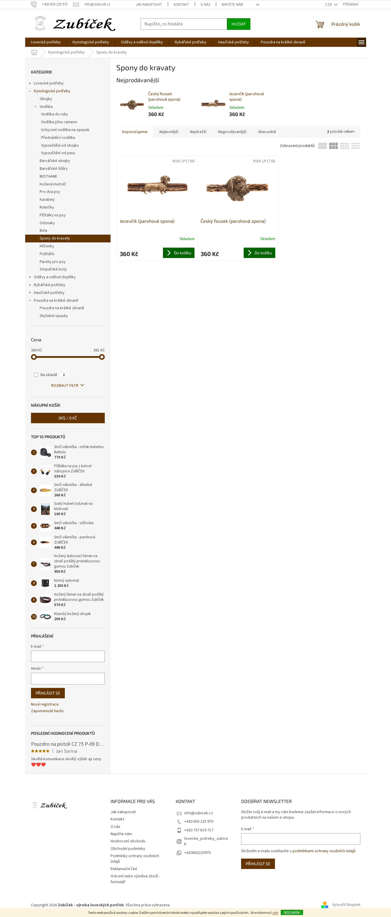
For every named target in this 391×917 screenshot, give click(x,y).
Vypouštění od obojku (60, 145)
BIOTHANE (48, 176)
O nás (205, 4)
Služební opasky (54, 316)
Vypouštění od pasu (58, 153)
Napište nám (232, 4)
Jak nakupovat (149, 4)
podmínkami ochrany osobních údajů (324, 851)
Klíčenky (47, 246)
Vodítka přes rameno (59, 122)
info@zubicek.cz (198, 813)
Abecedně (267, 132)
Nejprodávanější (232, 132)
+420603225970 (197, 853)
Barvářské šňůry (54, 169)
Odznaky (47, 223)
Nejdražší (198, 132)
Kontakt (181, 4)
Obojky (46, 99)
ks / (67, 417)
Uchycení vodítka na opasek (65, 130)
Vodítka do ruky (54, 114)
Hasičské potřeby (49, 293)
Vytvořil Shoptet (346, 905)
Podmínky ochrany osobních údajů (135, 858)
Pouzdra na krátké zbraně (56, 300)
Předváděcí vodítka (58, 138)
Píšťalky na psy (53, 215)
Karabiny (47, 199)
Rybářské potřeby (49, 285)
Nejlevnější (168, 132)
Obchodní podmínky (128, 849)
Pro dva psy (50, 192)
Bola (43, 230)
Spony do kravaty (55, 238)
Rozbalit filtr (64, 385)
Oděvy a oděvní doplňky (55, 277)
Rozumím (292, 912)
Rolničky (47, 207)
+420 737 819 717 (198, 830)
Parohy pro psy (53, 262)
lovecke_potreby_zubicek (206, 841)
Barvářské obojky (55, 161)
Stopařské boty (53, 269)
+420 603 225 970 (198, 821)
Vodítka (46, 107)
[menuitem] (46, 42)
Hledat (239, 23)
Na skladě (53, 375)
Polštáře (47, 254)
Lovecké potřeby (49, 83)
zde (275, 912)
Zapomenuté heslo (47, 711)
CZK (329, 4)
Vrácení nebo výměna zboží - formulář (135, 879)
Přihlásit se (48, 692)
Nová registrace (45, 704)
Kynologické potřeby (52, 91)
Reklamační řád (124, 869)
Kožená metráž (53, 184)
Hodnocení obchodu (128, 841)
